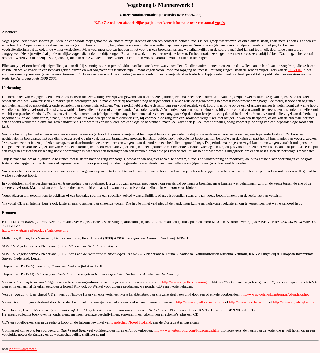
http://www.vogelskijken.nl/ (293, 302)
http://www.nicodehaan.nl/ (248, 302)
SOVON (295, 70)
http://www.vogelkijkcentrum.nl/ (200, 302)
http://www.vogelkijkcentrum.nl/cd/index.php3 (275, 294)
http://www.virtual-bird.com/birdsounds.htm (186, 330)
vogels (220, 23)
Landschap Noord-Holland (131, 322)
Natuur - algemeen (23, 349)
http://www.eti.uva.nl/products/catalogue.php (35, 230)
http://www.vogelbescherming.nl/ (186, 282)
